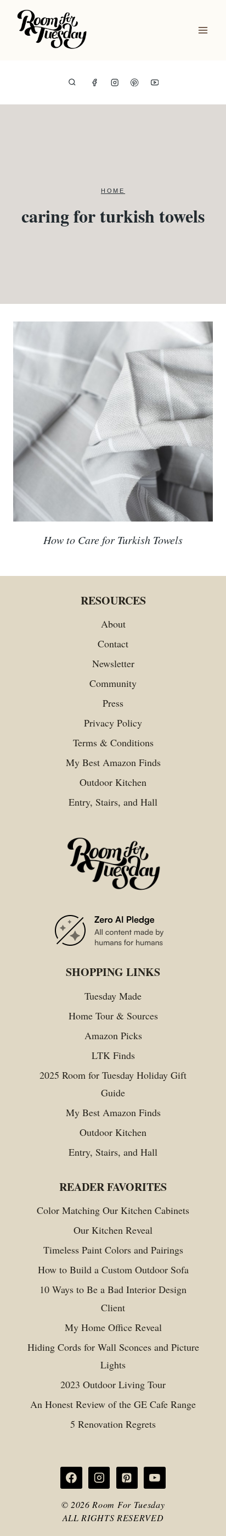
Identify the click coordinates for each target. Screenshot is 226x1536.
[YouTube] (155, 83)
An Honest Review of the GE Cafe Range (113, 1404)
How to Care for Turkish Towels (113, 540)
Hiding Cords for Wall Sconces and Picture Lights (113, 1355)
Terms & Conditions (113, 742)
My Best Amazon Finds (113, 762)
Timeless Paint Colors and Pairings (113, 1249)
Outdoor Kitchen (113, 782)
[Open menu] (203, 30)
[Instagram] (115, 83)
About (113, 623)
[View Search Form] (72, 83)
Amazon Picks (113, 1035)
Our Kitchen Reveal (113, 1229)
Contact (113, 643)
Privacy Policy (113, 722)
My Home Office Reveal (113, 1327)
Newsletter (113, 663)
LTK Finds (113, 1055)
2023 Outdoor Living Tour (113, 1384)
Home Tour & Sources (113, 1015)
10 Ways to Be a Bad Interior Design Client (113, 1298)
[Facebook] (95, 83)
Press (113, 702)
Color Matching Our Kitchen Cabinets (113, 1210)
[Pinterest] (135, 83)
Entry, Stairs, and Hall (113, 801)
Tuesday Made (113, 995)
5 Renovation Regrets (113, 1423)
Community (113, 683)
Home (113, 190)
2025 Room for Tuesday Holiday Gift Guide (113, 1083)
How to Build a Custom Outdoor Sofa (113, 1269)
